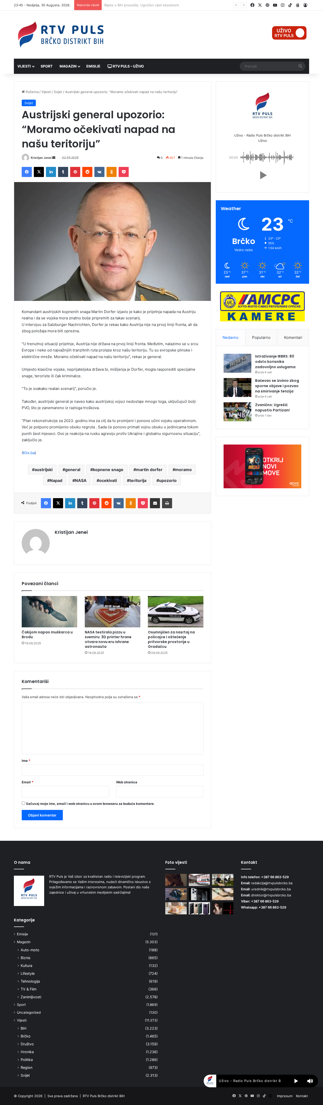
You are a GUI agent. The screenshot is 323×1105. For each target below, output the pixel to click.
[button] (262, 175)
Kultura (26, 965)
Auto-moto (30, 950)
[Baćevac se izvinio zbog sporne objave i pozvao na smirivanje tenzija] (237, 387)
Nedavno (230, 337)
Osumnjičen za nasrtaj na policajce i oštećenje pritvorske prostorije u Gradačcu (171, 639)
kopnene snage (108, 469)
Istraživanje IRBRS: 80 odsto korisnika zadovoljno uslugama (275, 361)
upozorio (168, 480)
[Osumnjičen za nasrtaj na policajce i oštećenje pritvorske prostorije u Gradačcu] (175, 611)
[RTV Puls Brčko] (60, 35)
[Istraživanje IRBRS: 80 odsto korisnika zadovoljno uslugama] (237, 363)
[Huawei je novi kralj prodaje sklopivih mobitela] (199, 908)
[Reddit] (87, 172)
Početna (32, 92)
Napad (56, 480)
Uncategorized (29, 1012)
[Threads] (298, 5)
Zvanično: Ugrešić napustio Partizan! (272, 407)
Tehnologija (30, 981)
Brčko (26, 1036)
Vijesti (24, 66)
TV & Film (28, 989)
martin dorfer (149, 469)
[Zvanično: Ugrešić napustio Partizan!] (237, 411)
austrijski (43, 469)
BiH (23, 1028)
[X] (39, 172)
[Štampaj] (167, 503)
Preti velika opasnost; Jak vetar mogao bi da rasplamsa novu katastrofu (160, 5)
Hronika (27, 1052)
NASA (81, 480)
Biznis (25, 958)
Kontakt (302, 1096)
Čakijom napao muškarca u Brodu (47, 634)
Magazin (68, 66)
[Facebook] (27, 172)
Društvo (27, 1044)
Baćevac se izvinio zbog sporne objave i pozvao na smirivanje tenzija (277, 386)
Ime (26, 761)
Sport (46, 66)
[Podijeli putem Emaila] (155, 503)
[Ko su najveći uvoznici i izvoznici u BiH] (222, 880)
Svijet (58, 92)
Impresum (284, 1096)
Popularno (261, 337)
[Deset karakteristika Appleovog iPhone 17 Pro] (199, 894)
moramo (183, 469)
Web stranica (126, 782)
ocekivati (108, 480)
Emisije (93, 66)
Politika (27, 1059)
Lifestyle (28, 973)
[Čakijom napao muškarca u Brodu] (49, 611)
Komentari (293, 337)
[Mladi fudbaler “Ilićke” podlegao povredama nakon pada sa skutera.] (176, 894)
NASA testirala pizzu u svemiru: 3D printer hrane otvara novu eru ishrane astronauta (108, 639)
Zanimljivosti (31, 997)
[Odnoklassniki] (111, 172)
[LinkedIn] (51, 172)
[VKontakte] (99, 172)
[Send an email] (53, 158)
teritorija (137, 480)
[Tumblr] (63, 172)
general (72, 469)
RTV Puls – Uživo (128, 66)
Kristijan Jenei (41, 158)
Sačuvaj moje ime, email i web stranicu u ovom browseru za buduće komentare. (90, 804)
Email (27, 782)
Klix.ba (29, 452)
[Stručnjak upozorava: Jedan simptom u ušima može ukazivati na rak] (176, 880)
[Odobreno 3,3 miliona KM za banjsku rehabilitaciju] (222, 894)
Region (26, 1067)
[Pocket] (124, 172)
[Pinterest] (75, 172)
